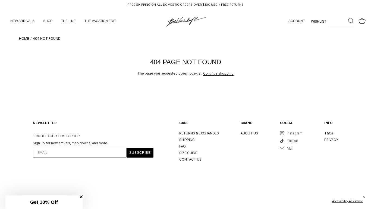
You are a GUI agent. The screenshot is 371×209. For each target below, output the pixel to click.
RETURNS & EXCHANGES (199, 133)
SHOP (47, 21)
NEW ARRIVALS (22, 21)
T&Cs (328, 133)
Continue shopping (218, 73)
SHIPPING (187, 140)
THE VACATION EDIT (100, 21)
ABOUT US (249, 133)
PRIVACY (331, 140)
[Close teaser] (81, 196)
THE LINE (68, 21)
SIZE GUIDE (188, 153)
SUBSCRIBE (140, 153)
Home (24, 38)
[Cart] (362, 21)
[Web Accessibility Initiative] (369, 202)
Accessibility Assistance (347, 201)
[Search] (342, 21)
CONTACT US (190, 159)
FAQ (182, 146)
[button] (44, 202)
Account (296, 21)
